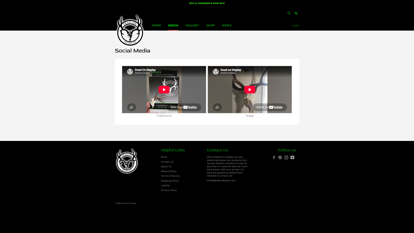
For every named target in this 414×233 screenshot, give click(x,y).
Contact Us (167, 161)
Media (173, 25)
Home (156, 25)
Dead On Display (129, 203)
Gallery (192, 25)
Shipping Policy (170, 180)
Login (295, 25)
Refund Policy (169, 171)
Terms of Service (170, 175)
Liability (165, 185)
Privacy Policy (169, 190)
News (226, 25)
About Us (166, 166)
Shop (210, 25)
